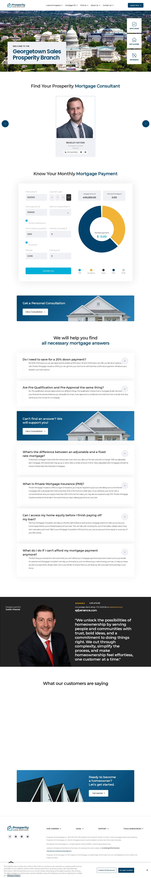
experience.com (115, 607)
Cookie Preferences (106, 870)
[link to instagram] (10, 836)
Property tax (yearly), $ (58, 228)
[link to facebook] (15, 836)
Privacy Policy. (14, 875)
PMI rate (29, 250)
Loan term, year (56, 192)
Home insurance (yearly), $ (36, 228)
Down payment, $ (33, 207)
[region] (75, 870)
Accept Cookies (126, 870)
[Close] (147, 870)
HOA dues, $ (54, 250)
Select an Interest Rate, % (60, 207)
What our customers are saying (75, 683)
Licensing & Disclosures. (111, 848)
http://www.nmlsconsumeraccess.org (59, 851)
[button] (55, 5)
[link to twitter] (27, 836)
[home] (16, 5)
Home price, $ (31, 192)
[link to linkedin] (21, 836)
